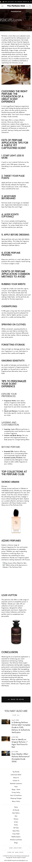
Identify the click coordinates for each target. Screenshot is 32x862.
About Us (16, 778)
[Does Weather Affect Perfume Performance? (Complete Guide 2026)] (6, 753)
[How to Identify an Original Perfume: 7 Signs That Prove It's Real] (6, 738)
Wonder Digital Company (19, 857)
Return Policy (16, 801)
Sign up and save (16, 852)
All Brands (16, 810)
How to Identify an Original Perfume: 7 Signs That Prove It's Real (19, 743)
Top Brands (16, 772)
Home (16, 807)
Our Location (15, 848)
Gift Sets (16, 828)
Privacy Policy (16, 792)
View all (16, 715)
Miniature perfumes (16, 840)
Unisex (16, 822)
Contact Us (16, 781)
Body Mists (16, 831)
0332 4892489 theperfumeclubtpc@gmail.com (16, 860)
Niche (16, 825)
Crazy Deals (16, 834)
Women (16, 819)
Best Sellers (16, 813)
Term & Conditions (16, 795)
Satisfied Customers (16, 784)
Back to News (17, 699)
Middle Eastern (16, 837)
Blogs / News (16, 789)
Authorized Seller (16, 775)
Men (16, 816)
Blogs (16, 843)
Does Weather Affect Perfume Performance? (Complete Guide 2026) (21, 758)
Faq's (16, 787)
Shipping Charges (16, 798)
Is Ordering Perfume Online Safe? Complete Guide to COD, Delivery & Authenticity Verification (21, 727)
